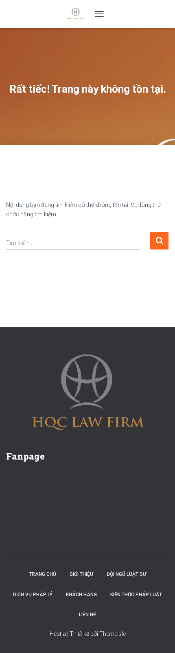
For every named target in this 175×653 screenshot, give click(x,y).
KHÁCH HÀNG (81, 594)
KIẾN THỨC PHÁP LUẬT (136, 594)
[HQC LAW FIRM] (78, 14)
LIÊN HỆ (87, 614)
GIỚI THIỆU (81, 574)
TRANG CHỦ (42, 574)
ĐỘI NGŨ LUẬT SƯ (126, 574)
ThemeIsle (112, 634)
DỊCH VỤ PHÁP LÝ (32, 594)
